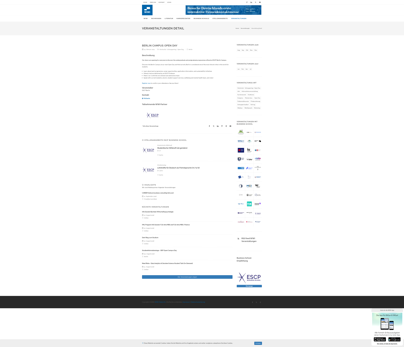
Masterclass (248, 98)
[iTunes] (380, 339)
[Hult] (241, 195)
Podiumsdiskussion (243, 101)
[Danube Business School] (241, 186)
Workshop (257, 108)
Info (238, 91)
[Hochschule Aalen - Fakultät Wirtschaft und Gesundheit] (258, 159)
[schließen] (143, 343)
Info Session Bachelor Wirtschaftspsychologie (157, 212)
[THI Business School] (258, 221)
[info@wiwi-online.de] (260, 2)
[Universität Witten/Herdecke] (258, 195)
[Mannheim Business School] (249, 195)
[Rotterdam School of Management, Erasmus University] (249, 177)
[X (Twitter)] (255, 2)
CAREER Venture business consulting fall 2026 (158, 193)
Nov (251, 50)
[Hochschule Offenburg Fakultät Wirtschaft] (241, 150)
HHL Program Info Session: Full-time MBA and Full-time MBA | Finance (166, 225)
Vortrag (253, 104)
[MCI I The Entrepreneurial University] (249, 186)
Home (145, 2)
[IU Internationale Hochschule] (249, 150)
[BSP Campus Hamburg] (258, 177)
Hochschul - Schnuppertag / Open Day (248, 88)
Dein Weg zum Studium (150, 237)
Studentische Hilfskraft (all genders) (172, 148)
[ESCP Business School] (152, 114)
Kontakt (162, 2)
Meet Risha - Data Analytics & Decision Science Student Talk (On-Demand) (167, 263)
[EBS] (258, 168)
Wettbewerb (248, 108)
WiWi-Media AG (160, 302)
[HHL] (249, 132)
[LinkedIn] (251, 2)
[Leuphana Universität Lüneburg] (241, 221)
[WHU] (241, 141)
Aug (238, 50)
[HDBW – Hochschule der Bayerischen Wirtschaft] (249, 159)
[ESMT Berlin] (241, 177)
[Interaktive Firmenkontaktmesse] (223, 10)
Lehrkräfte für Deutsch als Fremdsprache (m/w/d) (178, 168)
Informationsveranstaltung (250, 91)
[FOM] (249, 204)
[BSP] (258, 132)
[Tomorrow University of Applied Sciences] (258, 204)
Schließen (258, 343)
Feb (242, 69)
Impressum (186, 302)
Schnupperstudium (243, 104)
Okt (247, 50)
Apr (247, 69)
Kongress (240, 98)
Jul (250, 69)
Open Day (257, 98)
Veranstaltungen (245, 28)
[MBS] (241, 159)
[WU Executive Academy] (258, 186)
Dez (255, 50)
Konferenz (251, 95)
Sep (243, 50)
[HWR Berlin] (249, 221)
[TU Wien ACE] (258, 150)
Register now (146, 83)
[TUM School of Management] (241, 168)
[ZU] (249, 213)
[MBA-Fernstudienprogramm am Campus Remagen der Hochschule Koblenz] (241, 213)
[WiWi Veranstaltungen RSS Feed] (238, 238)
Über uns (153, 2)
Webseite (147, 98)
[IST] (241, 132)
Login (169, 2)
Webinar (240, 108)
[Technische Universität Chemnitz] (249, 141)
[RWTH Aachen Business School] (241, 204)
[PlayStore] (394, 339)
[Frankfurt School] (249, 168)
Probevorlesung (255, 101)
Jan (238, 69)
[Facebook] (247, 2)
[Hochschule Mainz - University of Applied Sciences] (258, 141)
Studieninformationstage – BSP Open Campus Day (159, 250)
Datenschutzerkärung (198, 302)
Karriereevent (241, 95)
